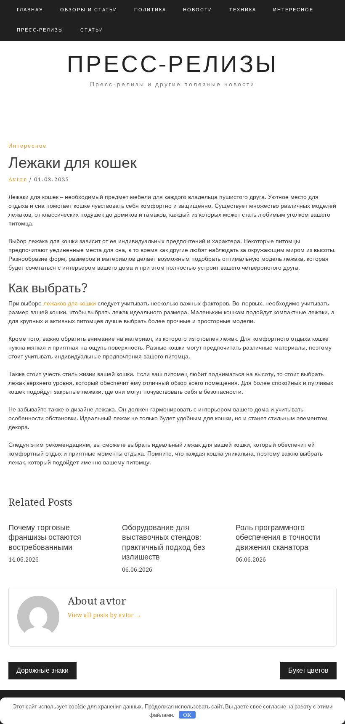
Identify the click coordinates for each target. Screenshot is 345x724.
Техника (242, 10)
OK (187, 715)
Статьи (92, 30)
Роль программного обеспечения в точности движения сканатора (278, 537)
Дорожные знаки (42, 670)
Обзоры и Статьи (88, 10)
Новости (197, 10)
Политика (150, 10)
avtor (17, 179)
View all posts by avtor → (104, 615)
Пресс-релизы (40, 30)
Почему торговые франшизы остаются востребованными (44, 537)
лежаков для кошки (70, 303)
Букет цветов (308, 670)
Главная (30, 10)
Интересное (293, 10)
